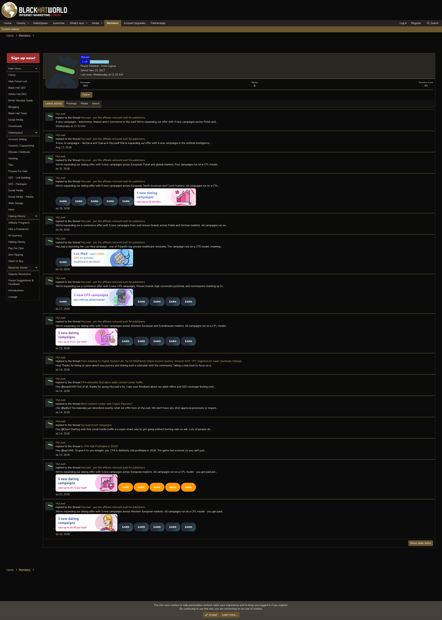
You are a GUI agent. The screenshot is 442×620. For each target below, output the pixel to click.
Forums (21, 23)
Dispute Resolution (19, 274)
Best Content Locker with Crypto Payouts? (106, 404)
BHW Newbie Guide (20, 100)
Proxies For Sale (18, 171)
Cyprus (112, 66)
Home (7, 23)
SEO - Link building (19, 177)
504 (85, 85)
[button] (28, 23)
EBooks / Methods (19, 152)
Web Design (15, 203)
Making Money (16, 242)
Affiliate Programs (19, 222)
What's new (77, 23)
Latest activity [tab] (53, 103)
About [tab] (95, 103)
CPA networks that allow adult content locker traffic (112, 382)
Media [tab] (84, 103)
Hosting (13, 158)
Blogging (13, 107)
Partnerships (158, 23)
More (11, 209)
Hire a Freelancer (18, 229)
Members (113, 23)
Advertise (59, 23)
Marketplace (40, 23)
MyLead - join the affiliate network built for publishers (113, 117)
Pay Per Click (16, 248)
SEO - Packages (17, 184)
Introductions (16, 290)
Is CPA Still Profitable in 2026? (99, 446)
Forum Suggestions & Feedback (20, 282)
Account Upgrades (135, 23)
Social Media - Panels (20, 197)
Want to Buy (15, 261)
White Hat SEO (17, 94)
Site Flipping (15, 254)
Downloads (15, 126)
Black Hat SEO (17, 88)
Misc (10, 165)
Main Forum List (17, 81)
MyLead (60, 114)
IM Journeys (15, 235)
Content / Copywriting (21, 145)
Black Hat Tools (17, 113)
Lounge (12, 297)
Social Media (15, 119)
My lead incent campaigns (96, 425)
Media (95, 23)
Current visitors (10, 29)
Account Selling (17, 139)
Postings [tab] (71, 103)
